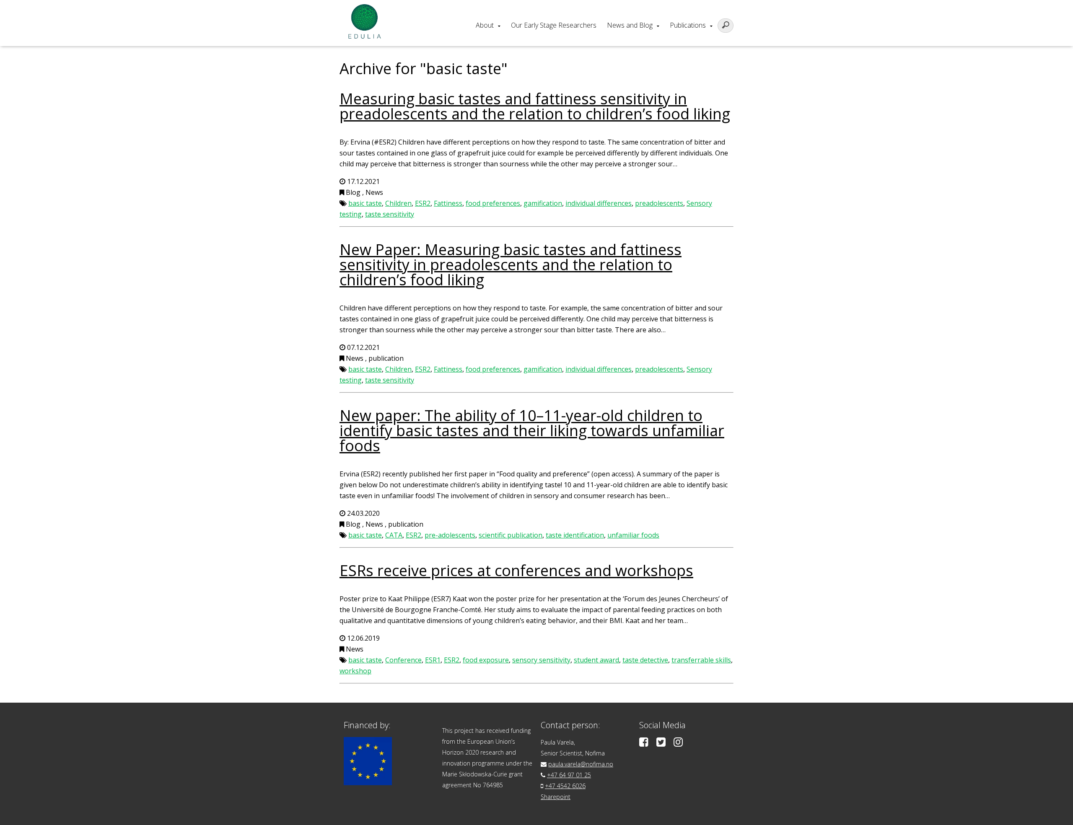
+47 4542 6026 (565, 786)
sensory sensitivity (541, 660)
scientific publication (510, 535)
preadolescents (659, 203)
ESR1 (433, 660)
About (485, 25)
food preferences (493, 203)
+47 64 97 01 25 (569, 775)
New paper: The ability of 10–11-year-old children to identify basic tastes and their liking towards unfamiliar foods (532, 430)
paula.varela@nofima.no (580, 764)
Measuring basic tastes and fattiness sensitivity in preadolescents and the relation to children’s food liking (535, 106)
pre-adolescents (450, 535)
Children (398, 203)
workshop (355, 670)
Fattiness (448, 203)
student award (596, 660)
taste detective (645, 660)
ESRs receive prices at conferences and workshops (516, 570)
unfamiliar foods (633, 535)
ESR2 (422, 203)
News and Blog (630, 25)
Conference (403, 660)
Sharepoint (555, 797)
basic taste (365, 203)
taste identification (575, 535)
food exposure (486, 660)
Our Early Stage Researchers (553, 25)
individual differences (598, 203)
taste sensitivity (389, 214)
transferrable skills (701, 660)
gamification (543, 203)
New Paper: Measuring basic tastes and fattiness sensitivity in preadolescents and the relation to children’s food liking (511, 264)
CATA (393, 535)
